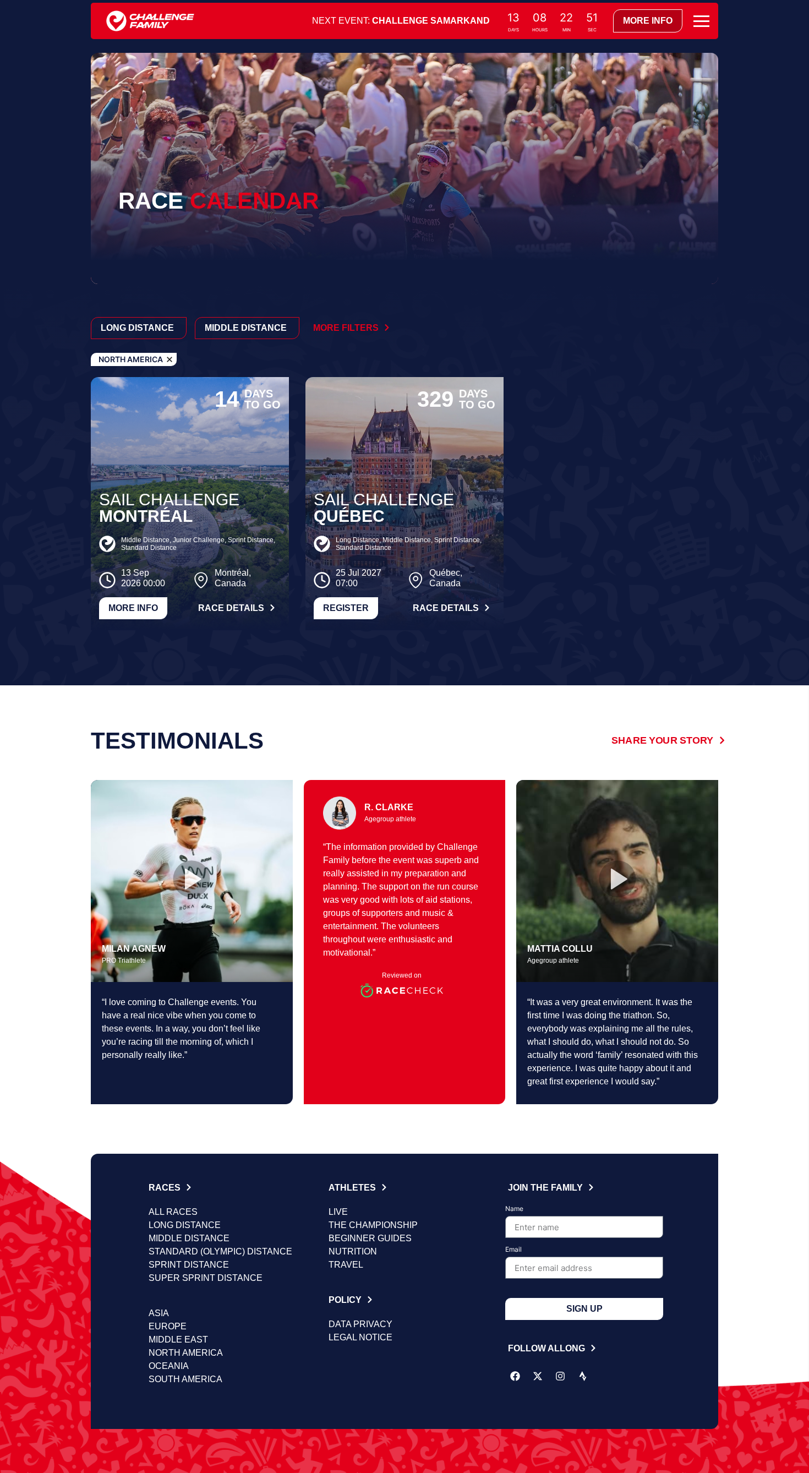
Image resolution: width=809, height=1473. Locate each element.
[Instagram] (560, 1376)
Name (514, 1209)
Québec (349, 516)
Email (513, 1249)
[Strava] (583, 1376)
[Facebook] (515, 1376)
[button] (191, 880)
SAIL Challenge (169, 499)
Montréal (146, 516)
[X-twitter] (538, 1376)
